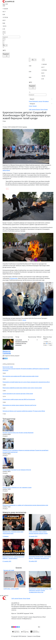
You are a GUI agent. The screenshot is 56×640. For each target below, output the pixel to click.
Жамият (32, 99)
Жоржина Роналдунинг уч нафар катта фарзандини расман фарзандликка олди (25, 505)
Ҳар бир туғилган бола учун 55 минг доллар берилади (18, 432)
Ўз (4, 45)
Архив (46, 109)
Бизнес (38, 109)
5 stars (46, 341)
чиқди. (24, 320)
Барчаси (8, 367)
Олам (30, 101)
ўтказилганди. (14, 278)
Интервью (46, 101)
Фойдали (32, 103)
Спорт (30, 106)
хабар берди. (6, 170)
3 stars (49, 343)
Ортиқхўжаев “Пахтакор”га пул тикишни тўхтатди (17, 470)
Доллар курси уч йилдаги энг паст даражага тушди (17, 487)
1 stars (50, 345)
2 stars (45, 345)
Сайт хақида (32, 109)
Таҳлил (35, 106)
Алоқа (42, 109)
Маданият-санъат (37, 101)
